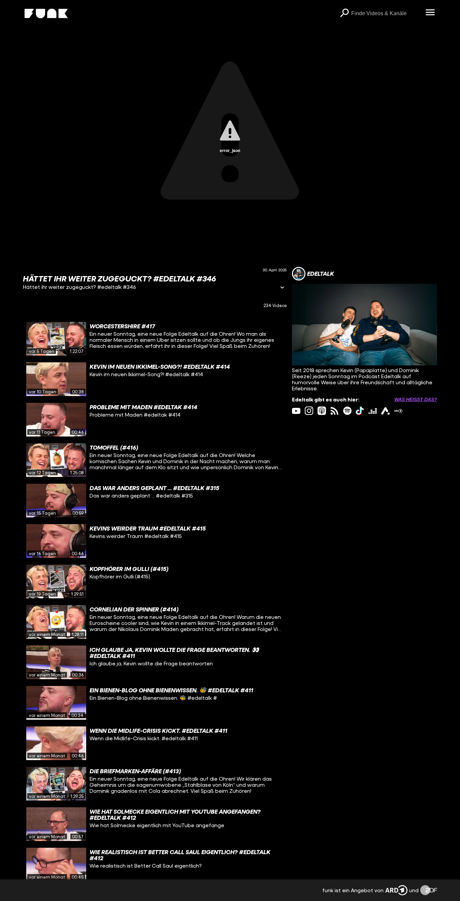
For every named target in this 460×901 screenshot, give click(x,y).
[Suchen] (344, 13)
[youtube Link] (296, 411)
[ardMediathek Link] (398, 411)
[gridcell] (154, 339)
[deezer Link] (372, 411)
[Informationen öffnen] (282, 288)
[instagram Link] (309, 411)
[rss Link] (334, 411)
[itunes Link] (322, 411)
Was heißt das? (415, 399)
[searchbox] (386, 13)
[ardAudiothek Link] (385, 411)
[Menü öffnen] (430, 12)
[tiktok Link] (360, 411)
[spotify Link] (347, 411)
